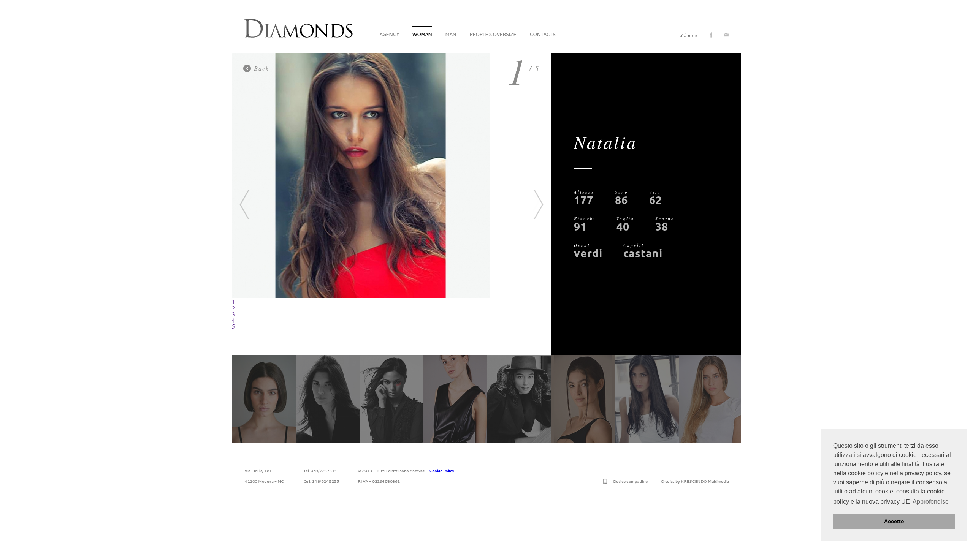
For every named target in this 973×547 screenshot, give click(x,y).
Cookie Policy (441, 470)
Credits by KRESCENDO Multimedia (695, 481)
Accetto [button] (894, 521)
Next (538, 204)
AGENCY (389, 34)
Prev (244, 204)
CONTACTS (542, 34)
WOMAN (422, 34)
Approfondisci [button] (931, 501)
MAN (450, 34)
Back (261, 68)
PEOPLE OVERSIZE (492, 34)
